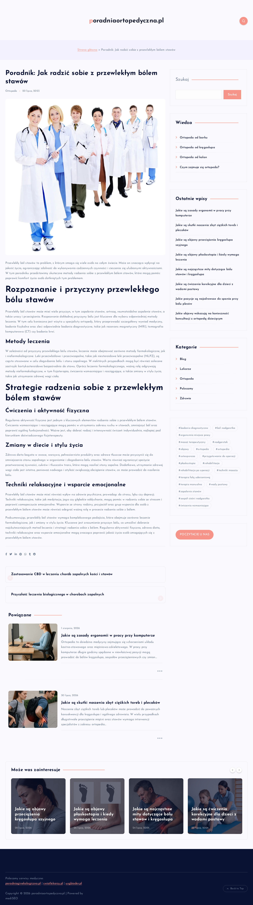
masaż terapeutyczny (193, 442)
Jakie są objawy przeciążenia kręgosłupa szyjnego (35, 814)
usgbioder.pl (74, 883)
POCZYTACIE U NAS (194, 534)
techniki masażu (228, 470)
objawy (185, 449)
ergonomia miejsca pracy (195, 435)
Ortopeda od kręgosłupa (197, 147)
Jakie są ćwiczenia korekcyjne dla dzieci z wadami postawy (214, 814)
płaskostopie (188, 463)
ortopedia (223, 449)
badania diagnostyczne (194, 428)
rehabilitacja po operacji (195, 470)
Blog (183, 359)
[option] (38, 806)
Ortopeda (11, 91)
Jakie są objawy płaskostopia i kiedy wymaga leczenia (94, 814)
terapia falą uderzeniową (195, 477)
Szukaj (182, 79)
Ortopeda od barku (193, 137)
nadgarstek (221, 442)
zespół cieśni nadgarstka (195, 498)
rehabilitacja (211, 463)
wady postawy (219, 484)
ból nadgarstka (226, 428)
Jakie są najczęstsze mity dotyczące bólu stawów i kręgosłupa (153, 814)
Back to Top (237, 888)
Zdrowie (185, 398)
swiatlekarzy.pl (53, 883)
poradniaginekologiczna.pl (23, 883)
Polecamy (186, 388)
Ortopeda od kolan (193, 157)
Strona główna (87, 49)
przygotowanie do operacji (219, 456)
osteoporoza (188, 456)
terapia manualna (191, 484)
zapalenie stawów (191, 491)
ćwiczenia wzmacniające (195, 505)
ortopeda (203, 449)
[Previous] (232, 770)
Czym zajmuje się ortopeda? (199, 167)
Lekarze (185, 369)
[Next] (239, 770)
